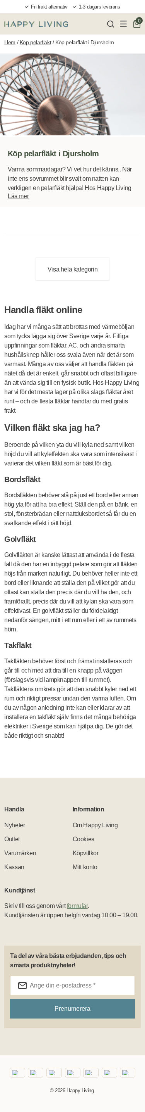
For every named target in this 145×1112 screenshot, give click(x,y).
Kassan (14, 867)
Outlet (12, 839)
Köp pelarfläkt (35, 42)
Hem (9, 42)
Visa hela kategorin (72, 269)
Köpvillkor (86, 853)
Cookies (83, 839)
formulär (77, 906)
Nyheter (14, 825)
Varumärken (20, 853)
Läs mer (18, 196)
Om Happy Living (95, 825)
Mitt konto (85, 867)
